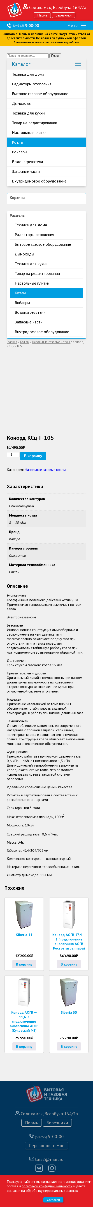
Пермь (42, 15)
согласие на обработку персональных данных (42, 1190)
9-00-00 (26, 25)
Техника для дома (28, 74)
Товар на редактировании (34, 122)
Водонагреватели (27, 161)
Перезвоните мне (46, 1146)
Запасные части (26, 171)
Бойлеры (19, 151)
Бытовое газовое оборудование (40, 93)
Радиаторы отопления (31, 84)
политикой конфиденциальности (47, 1186)
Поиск (55, 55)
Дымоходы (21, 103)
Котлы (17, 142)
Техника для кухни (28, 113)
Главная (12, 342)
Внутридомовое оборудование (39, 181)
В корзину (33, 456)
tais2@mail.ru (49, 1159)
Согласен (53, 1200)
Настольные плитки (29, 132)
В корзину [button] (24, 964)
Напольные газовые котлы (51, 342)
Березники (64, 15)
